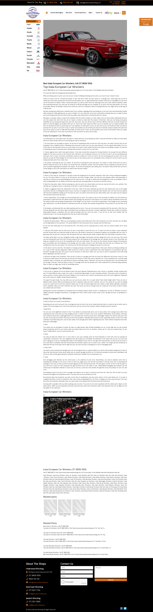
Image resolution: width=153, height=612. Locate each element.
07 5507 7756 (34, 590)
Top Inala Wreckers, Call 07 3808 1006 (54, 539)
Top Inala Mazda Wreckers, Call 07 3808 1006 (56, 552)
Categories (31, 21)
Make (90, 13)
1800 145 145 (34, 579)
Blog (40, 2)
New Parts (69, 13)
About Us (30, 2)
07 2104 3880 (34, 601)
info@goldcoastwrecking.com (38, 594)
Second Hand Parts (80, 13)
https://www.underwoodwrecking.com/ (71, 90)
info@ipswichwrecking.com (37, 605)
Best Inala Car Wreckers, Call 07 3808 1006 (56, 526)
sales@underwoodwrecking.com (38, 582)
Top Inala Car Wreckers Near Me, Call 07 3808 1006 (58, 533)
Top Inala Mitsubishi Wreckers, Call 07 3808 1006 (57, 546)
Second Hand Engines (56, 13)
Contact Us (99, 13)
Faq (36, 2)
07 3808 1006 (35, 575)
